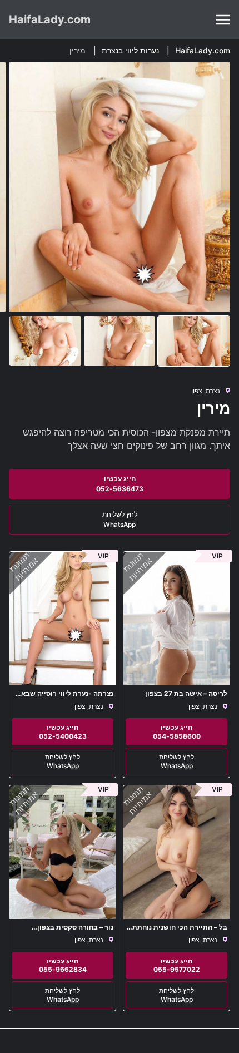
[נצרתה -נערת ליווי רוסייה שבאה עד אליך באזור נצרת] (62, 618)
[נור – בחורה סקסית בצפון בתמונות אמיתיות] (62, 852)
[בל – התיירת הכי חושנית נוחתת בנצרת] (176, 852)
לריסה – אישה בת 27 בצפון (186, 693)
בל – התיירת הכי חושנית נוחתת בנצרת (179, 931)
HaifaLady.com (50, 19)
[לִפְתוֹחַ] (223, 20)
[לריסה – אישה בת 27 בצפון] (176, 618)
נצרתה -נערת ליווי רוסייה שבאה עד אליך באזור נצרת (65, 697)
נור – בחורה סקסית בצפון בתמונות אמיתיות (75, 931)
